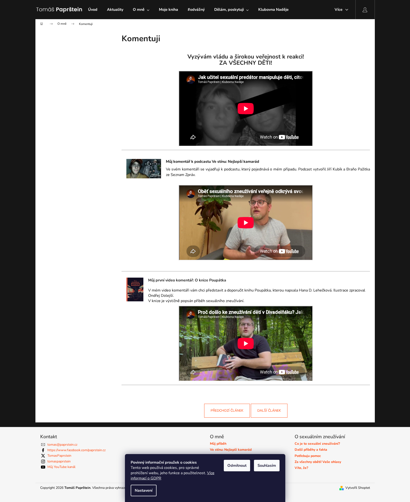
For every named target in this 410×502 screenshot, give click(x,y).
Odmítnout (237, 465)
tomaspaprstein (59, 461)
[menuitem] (92, 9)
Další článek (269, 410)
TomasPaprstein (59, 455)
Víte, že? (301, 468)
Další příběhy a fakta (311, 449)
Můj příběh (218, 443)
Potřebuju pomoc (308, 456)
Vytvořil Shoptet (357, 487)
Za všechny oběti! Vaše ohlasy (318, 462)
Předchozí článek (227, 410)
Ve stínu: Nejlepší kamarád (231, 449)
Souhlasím (267, 465)
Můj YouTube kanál (61, 467)
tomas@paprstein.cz (62, 444)
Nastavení (143, 490)
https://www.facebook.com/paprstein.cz (76, 450)
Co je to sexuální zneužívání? (317, 443)
